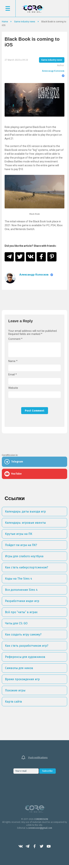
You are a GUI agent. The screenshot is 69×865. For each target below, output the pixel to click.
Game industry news (51, 60)
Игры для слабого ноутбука (24, 556)
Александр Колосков (53, 71)
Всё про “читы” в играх (21, 612)
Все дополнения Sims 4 (21, 590)
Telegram (27, 846)
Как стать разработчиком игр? (26, 645)
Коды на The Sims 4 (18, 578)
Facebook (34, 846)
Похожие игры (15, 690)
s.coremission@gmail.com (39, 828)
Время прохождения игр (22, 679)
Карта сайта (13, 701)
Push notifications (38, 757)
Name (12, 361)
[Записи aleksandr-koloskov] (10, 277)
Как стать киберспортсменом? (26, 567)
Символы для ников (19, 668)
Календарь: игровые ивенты (25, 522)
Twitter (41, 846)
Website (13, 388)
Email (12, 374)
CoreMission (33, 9)
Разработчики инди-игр (22, 601)
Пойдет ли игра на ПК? (21, 545)
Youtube (48, 846)
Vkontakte (20, 846)
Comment (15, 339)
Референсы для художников (25, 657)
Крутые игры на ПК (18, 534)
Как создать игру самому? (23, 634)
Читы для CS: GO (16, 623)
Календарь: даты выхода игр (25, 511)
